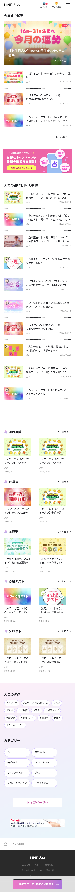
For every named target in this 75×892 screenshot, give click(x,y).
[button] (37, 43)
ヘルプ (37, 865)
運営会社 (50, 870)
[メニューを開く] (68, 5)
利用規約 (49, 865)
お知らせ (26, 865)
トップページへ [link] (37, 802)
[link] (12, 4)
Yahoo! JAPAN (37, 876)
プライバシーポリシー (31, 870)
